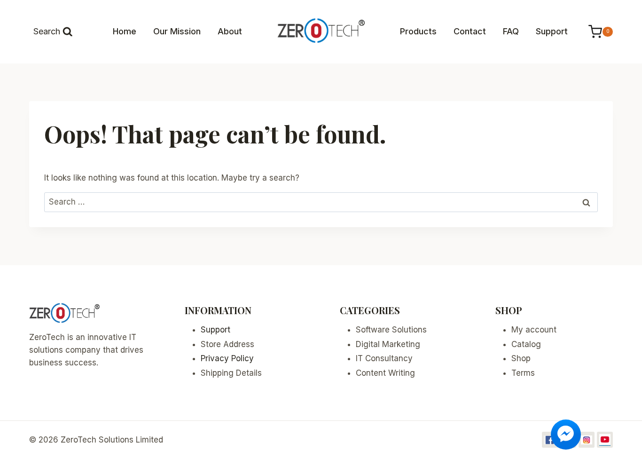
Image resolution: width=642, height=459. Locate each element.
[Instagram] (587, 440)
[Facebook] (550, 440)
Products (418, 31)
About (230, 31)
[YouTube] (605, 440)
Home (124, 31)
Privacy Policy (227, 358)
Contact (470, 31)
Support (552, 31)
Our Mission (177, 31)
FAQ (511, 31)
